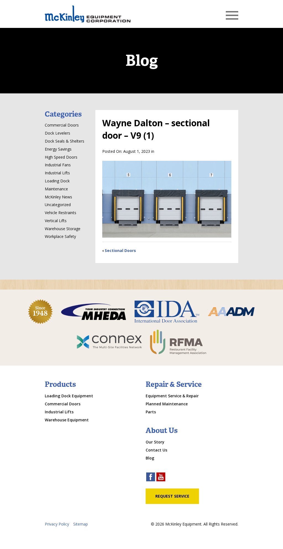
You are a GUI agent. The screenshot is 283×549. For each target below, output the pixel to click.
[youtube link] (160, 477)
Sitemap (80, 524)
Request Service (172, 496)
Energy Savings (58, 149)
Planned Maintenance (167, 403)
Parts (151, 411)
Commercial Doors (62, 125)
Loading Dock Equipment (69, 395)
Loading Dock (57, 180)
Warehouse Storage (62, 228)
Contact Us (156, 450)
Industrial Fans (58, 164)
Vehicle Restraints (60, 212)
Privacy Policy (57, 524)
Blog (150, 458)
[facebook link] (150, 477)
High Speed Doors (61, 157)
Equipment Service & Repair (172, 395)
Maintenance (56, 188)
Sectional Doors (120, 250)
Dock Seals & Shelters (64, 141)
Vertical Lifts (56, 220)
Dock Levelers (57, 133)
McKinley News (58, 196)
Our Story (155, 442)
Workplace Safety (60, 236)
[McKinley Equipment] (87, 14)
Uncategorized (58, 204)
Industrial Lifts (57, 172)
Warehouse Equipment (67, 419)
